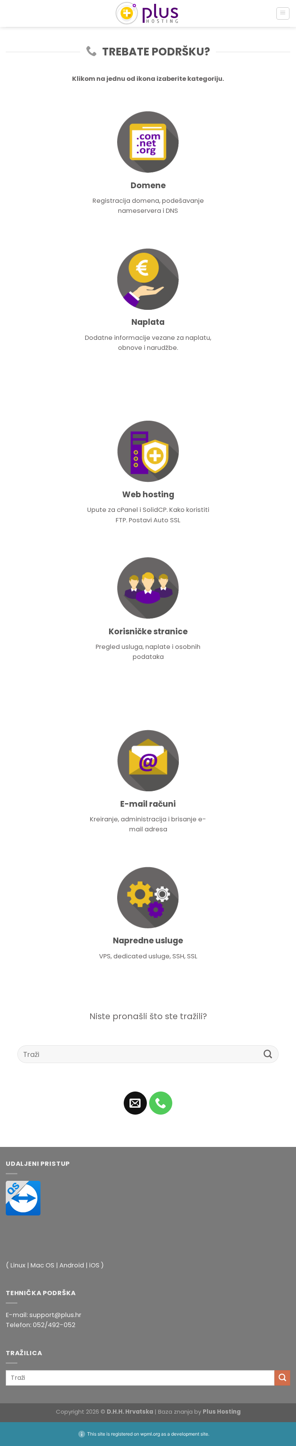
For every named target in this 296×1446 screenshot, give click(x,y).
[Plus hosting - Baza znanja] (148, 13)
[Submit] (268, 1054)
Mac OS (42, 1265)
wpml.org (150, 1434)
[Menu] (282, 13)
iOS (94, 1265)
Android (71, 1265)
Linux (17, 1265)
